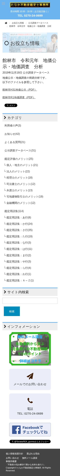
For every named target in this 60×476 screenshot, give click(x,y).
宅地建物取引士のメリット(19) (24, 196)
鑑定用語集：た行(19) (19, 236)
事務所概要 (11, 461)
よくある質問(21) (14, 142)
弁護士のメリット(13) (19, 190)
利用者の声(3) (12, 125)
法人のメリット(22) (18, 171)
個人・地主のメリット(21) (22, 165)
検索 (11, 311)
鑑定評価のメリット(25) (18, 158)
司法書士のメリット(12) (20, 184)
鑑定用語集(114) (14, 211)
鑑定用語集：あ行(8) (18, 217)
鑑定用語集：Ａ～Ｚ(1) (20, 280)
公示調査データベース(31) (20, 150)
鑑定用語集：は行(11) (19, 249)
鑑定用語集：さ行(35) (19, 230)
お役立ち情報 (25, 43)
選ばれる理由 (33, 453)
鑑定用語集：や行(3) (18, 261)
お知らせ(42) (12, 133)
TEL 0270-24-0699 (30, 15)
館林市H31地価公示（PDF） (19, 89)
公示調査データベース (38, 23)
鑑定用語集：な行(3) (18, 242)
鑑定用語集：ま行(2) (18, 255)
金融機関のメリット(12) (20, 202)
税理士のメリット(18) (19, 177)
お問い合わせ (12, 458)
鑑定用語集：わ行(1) (18, 274)
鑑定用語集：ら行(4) (18, 267)
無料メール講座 (29, 458)
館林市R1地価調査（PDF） (19, 97)
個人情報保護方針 (14, 453)
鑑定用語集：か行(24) (19, 223)
